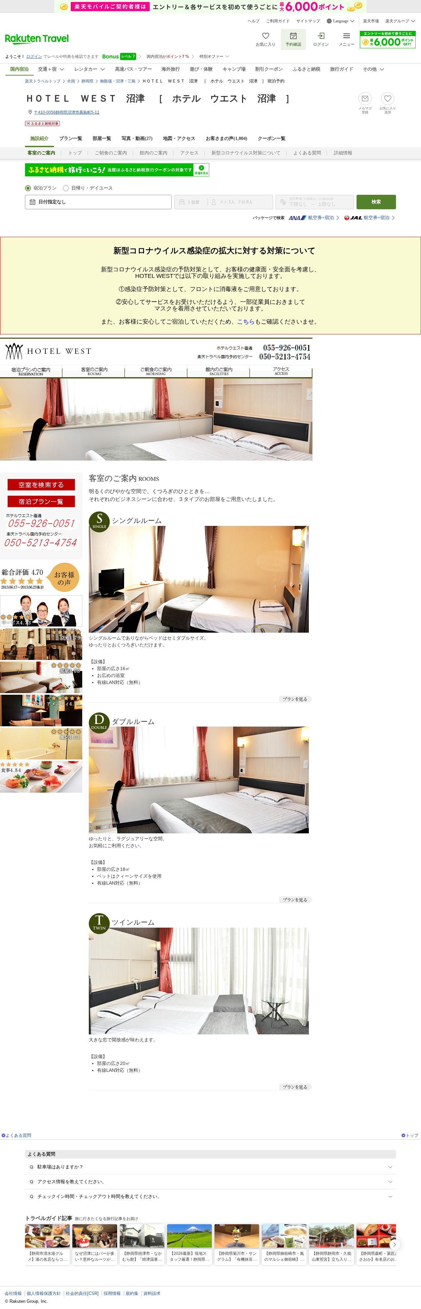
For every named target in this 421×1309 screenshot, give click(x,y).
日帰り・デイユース (92, 188)
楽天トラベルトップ (43, 81)
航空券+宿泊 (321, 217)
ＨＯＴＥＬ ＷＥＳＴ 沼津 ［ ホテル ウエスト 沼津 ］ (159, 98)
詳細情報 (343, 152)
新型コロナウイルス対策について (246, 152)
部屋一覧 (102, 138)
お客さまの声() (226, 138)
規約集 (132, 1293)
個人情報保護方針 (44, 1293)
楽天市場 (371, 21)
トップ (75, 152)
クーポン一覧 (271, 138)
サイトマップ (308, 21)
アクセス (189, 152)
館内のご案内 (153, 152)
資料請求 (152, 1293)
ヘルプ (254, 21)
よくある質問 (307, 152)
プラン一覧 (70, 138)
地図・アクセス (179, 138)
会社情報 (13, 1293)
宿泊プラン (45, 188)
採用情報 (112, 1293)
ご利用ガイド (278, 21)
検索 (376, 201)
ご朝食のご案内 (111, 152)
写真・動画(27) (137, 138)
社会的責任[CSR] (82, 1293)
